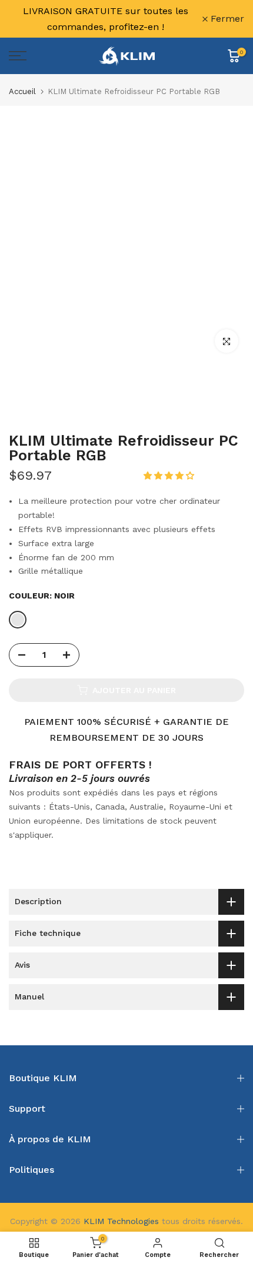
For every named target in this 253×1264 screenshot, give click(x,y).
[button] (170, 475)
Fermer (226, 19)
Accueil (22, 91)
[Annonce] (106, 19)
